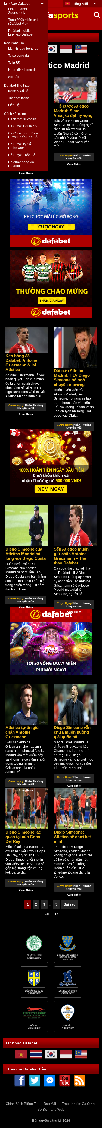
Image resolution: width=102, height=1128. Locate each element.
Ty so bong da (18, 56)
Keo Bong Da (14, 43)
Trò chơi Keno (18, 98)
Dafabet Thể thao (17, 85)
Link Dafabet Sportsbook (17, 11)
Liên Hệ (14, 105)
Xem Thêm (26, 173)
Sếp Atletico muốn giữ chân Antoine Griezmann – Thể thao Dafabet (71, 556)
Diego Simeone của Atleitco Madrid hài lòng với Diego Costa (25, 554)
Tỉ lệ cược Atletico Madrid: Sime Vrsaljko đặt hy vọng (73, 111)
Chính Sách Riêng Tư (22, 1104)
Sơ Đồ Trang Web (51, 1109)
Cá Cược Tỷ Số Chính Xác (19, 146)
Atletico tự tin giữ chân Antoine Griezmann (22, 732)
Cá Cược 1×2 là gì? (22, 126)
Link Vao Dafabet (16, 3)
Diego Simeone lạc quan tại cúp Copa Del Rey (23, 837)
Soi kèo (13, 77)
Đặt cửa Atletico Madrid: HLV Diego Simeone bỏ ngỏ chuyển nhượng (72, 377)
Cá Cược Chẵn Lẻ (21, 155)
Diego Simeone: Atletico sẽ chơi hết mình (72, 837)
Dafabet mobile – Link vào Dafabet (20, 32)
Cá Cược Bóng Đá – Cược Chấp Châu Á (23, 135)
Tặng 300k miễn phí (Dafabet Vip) (23, 22)
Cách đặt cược (15, 114)
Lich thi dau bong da (23, 49)
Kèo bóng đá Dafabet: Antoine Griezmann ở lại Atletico (21, 362)
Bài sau (69, 904)
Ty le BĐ (14, 63)
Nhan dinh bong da (22, 70)
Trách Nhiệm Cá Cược (78, 1104)
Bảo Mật (50, 1104)
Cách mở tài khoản (22, 119)
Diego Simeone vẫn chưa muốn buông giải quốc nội (72, 732)
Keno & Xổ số (18, 91)
